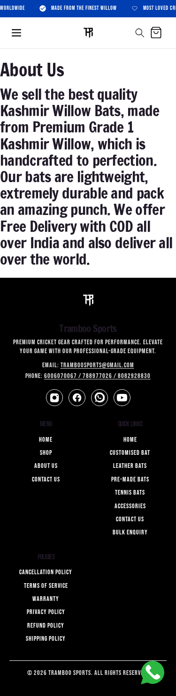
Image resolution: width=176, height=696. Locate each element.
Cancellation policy (45, 572)
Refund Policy (45, 625)
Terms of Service (46, 586)
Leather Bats (130, 466)
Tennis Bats (130, 492)
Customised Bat (130, 453)
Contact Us (46, 479)
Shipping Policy (46, 639)
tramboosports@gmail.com (97, 365)
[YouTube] (122, 397)
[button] (16, 32)
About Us (46, 466)
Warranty (45, 599)
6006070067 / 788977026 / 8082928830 (97, 376)
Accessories (130, 506)
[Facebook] (77, 397)
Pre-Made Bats (130, 479)
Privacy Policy (46, 612)
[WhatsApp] (99, 397)
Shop (46, 453)
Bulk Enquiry (130, 532)
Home (46, 440)
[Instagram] (54, 397)
